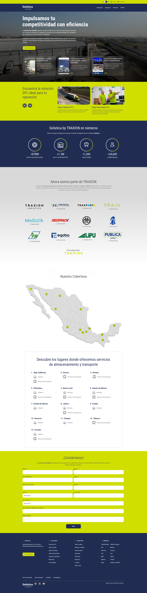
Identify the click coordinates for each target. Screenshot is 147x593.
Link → (38, 73)
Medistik (112, 547)
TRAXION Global (105, 544)
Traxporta (112, 550)
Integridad (48, 577)
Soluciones (100, 7)
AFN (102, 547)
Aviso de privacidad (27, 577)
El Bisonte (103, 550)
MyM (102, 556)
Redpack (103, 559)
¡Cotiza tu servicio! (29, 48)
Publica (112, 556)
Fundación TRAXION (115, 562)
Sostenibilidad (57, 577)
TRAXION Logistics (114, 544)
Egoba (102, 562)
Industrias (108, 7)
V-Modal (112, 559)
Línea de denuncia (39, 577)
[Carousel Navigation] (39, 105)
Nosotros (115, 7)
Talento (122, 7)
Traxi (111, 553)
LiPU (102, 553)
